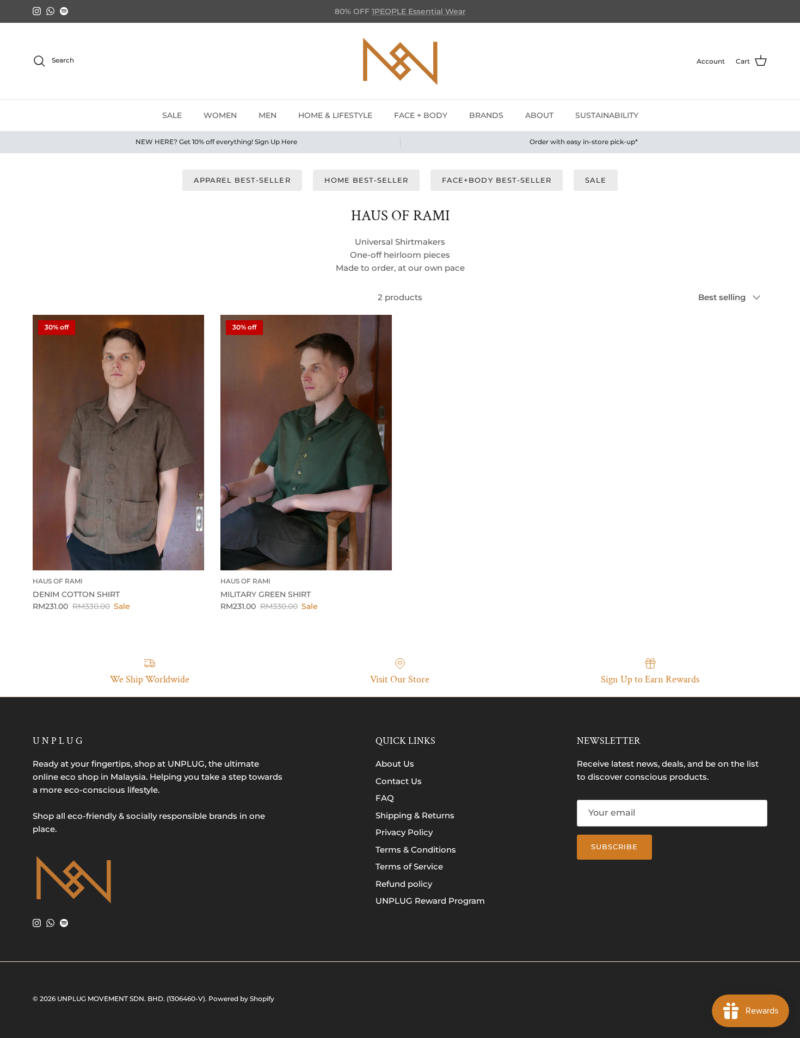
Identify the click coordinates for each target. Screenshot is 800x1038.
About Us (395, 764)
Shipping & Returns (415, 815)
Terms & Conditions (416, 849)
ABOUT (539, 115)
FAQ (385, 798)
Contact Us (399, 781)
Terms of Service (409, 866)
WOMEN (220, 115)
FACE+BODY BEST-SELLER (496, 180)
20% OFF (431, 13)
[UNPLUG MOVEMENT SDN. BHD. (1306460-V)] (400, 61)
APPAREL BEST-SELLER (242, 180)
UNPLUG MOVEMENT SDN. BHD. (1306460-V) (131, 999)
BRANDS (486, 115)
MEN (267, 115)
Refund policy (404, 884)
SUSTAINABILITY (606, 115)
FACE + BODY (420, 115)
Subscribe (614, 846)
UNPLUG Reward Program (430, 901)
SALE (172, 115)
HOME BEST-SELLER (366, 180)
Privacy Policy (404, 832)
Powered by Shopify (241, 999)
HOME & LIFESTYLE (335, 115)
